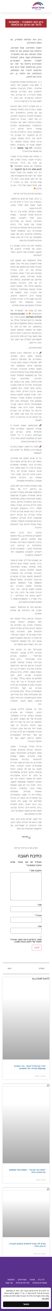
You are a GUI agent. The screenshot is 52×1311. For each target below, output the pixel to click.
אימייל (38, 915)
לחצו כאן (45, 1298)
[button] (14, 6)
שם (39, 905)
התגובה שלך (35, 871)
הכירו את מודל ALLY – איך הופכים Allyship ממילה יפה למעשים (29, 1067)
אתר (40, 926)
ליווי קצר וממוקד (24, 148)
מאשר (26, 1304)
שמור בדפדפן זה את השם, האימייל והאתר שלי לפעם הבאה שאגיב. (26, 941)
